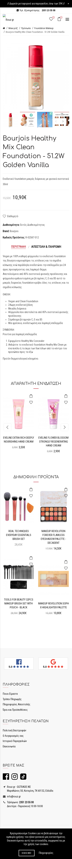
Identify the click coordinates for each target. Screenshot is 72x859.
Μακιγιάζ (13, 28)
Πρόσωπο (26, 28)
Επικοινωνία (9, 746)
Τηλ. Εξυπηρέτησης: (37, 10)
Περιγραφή (18, 246)
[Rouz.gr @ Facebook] (6, 778)
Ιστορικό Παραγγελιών (15, 741)
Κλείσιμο (26, 853)
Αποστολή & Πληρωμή (46, 246)
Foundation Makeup (44, 28)
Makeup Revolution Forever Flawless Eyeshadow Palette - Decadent (53, 537)
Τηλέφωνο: (20, 802)
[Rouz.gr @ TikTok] (22, 778)
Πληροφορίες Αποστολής (16, 704)
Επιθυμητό (12, 216)
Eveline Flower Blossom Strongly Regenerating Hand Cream (53, 441)
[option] (10, 119)
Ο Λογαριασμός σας (13, 735)
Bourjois (14, 231)
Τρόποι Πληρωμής (12, 699)
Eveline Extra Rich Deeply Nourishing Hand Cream (18, 439)
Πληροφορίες (46, 852)
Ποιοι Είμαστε (10, 693)
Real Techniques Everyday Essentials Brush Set (18, 535)
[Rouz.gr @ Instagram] (14, 778)
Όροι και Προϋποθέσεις (15, 709)
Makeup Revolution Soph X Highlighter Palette (53, 605)
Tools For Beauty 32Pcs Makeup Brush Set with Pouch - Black (18, 603)
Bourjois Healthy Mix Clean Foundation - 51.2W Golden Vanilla (35, 32)
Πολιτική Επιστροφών (14, 730)
